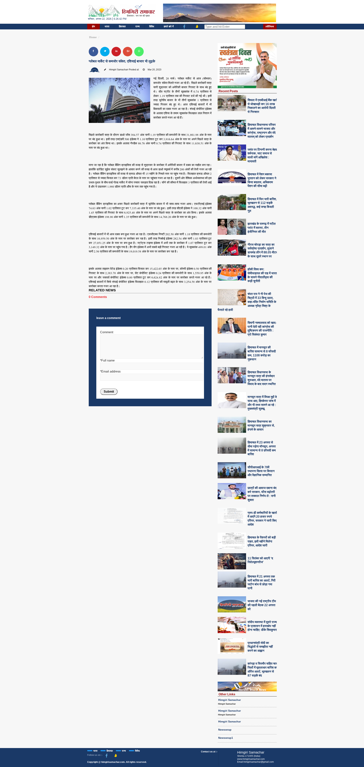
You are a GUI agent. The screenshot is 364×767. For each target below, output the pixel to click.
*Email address (110, 371)
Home (93, 37)
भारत (107, 26)
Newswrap (224, 729)
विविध (151, 26)
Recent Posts (228, 91)
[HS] (121, 10)
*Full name (107, 360)
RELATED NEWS (102, 290)
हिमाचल (122, 26)
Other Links (227, 694)
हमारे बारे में (169, 26)
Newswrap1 (225, 737)
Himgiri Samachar (229, 699)
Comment (106, 332)
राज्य (137, 26)
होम (93, 26)
